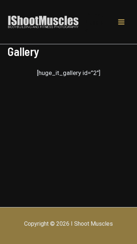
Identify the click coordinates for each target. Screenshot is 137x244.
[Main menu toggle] (121, 22)
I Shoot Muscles (94, 22)
